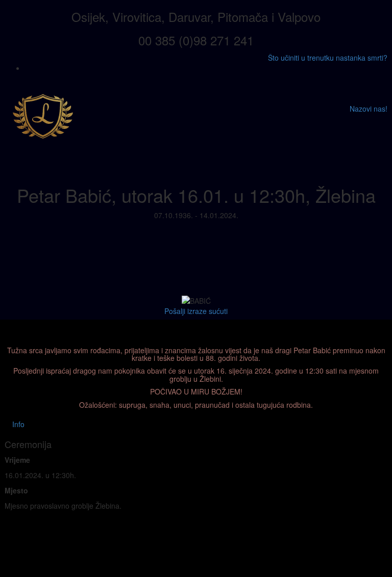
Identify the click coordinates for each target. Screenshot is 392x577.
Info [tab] (18, 424)
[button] (384, 119)
